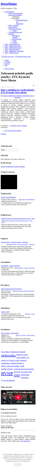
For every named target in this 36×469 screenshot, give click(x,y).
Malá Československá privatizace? (11, 289)
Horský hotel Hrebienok (8, 197)
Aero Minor (5, 352)
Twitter (7, 60)
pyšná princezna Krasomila (24, 369)
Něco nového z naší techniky (10, 333)
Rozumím (18, 464)
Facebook (8, 62)
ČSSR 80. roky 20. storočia (18, 125)
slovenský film (26, 372)
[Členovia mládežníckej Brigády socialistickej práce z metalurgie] (17, 97)
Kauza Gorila (5, 312)
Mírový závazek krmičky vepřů (12, 366)
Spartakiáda (25, 375)
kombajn (23, 360)
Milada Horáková (17, 363)
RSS (6, 65)
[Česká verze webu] (7, 56)
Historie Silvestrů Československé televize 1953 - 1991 (18, 218)
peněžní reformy (7, 369)
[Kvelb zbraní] (13, 166)
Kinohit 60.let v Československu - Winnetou (14, 242)
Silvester (17, 372)
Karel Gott (5, 360)
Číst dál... (4, 134)
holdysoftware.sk (22, 449)
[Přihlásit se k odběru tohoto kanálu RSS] (33, 85)
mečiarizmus (5, 363)
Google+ (7, 64)
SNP (17, 375)
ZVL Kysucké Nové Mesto (13, 130)
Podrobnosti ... (18, 466)
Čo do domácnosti (8, 380)
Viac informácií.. (25, 441)
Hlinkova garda (22, 355)
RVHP (7, 373)
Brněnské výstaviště (18, 352)
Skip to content (9, 68)
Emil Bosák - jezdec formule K (10, 266)
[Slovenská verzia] (23, 56)
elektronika (8, 355)
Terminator (25, 378)
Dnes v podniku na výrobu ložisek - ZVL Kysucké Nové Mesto (18, 91)
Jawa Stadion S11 (22, 358)
